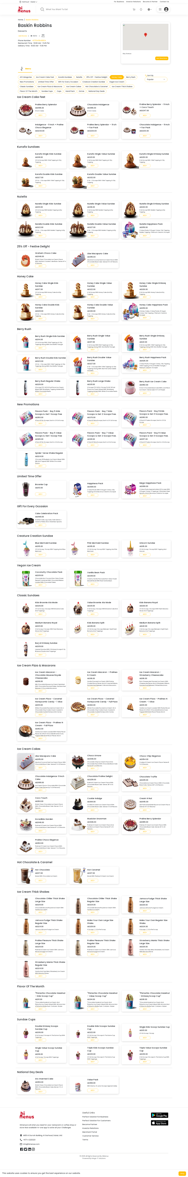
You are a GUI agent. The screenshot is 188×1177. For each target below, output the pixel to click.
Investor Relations (133, 2)
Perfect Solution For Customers (96, 1120)
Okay (182, 1173)
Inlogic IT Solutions (98, 1158)
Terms (85, 1139)
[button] (145, 35)
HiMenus (105, 1156)
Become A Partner (150, 2)
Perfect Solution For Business (95, 1116)
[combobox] (156, 79)
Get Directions (161, 58)
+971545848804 (39, 40)
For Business (119, 2)
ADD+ (41, 115)
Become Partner (89, 1124)
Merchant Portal (89, 1132)
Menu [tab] (28, 68)
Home (20, 19)
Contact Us (164, 2)
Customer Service (90, 1135)
